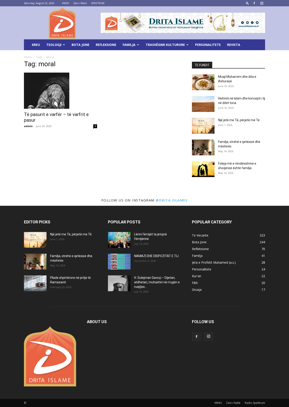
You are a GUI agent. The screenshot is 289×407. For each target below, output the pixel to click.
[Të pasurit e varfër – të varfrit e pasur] (60, 91)
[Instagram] (261, 3)
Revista (233, 45)
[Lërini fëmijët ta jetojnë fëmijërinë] (119, 240)
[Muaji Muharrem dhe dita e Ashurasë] (203, 82)
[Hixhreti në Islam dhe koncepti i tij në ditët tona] (203, 104)
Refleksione (106, 45)
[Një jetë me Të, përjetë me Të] (203, 126)
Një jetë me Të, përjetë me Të (239, 120)
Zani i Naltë (233, 403)
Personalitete (208, 45)
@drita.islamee (172, 200)
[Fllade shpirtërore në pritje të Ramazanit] (35, 283)
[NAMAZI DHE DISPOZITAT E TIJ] (119, 262)
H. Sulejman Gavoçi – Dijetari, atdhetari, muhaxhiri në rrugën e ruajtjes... (157, 282)
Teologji (53, 45)
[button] (247, 3)
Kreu (36, 45)
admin (28, 126)
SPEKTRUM (97, 3)
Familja (129, 45)
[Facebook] (254, 3)
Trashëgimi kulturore (165, 45)
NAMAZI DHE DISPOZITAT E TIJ (156, 256)
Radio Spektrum (255, 403)
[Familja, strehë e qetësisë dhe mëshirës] (203, 147)
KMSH (65, 3)
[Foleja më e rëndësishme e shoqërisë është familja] (203, 169)
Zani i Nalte (80, 3)
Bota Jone (80, 45)
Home (28, 57)
